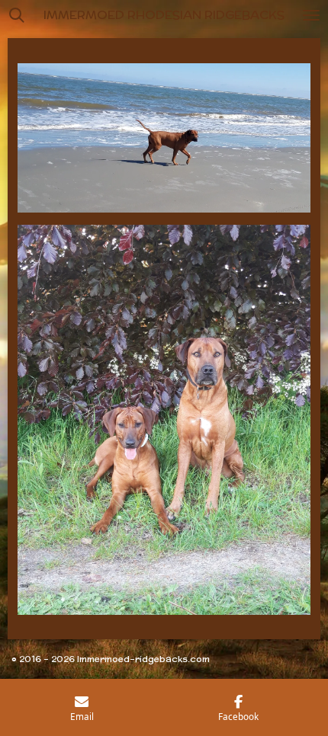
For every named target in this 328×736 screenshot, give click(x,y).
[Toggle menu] (311, 15)
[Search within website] (17, 15)
